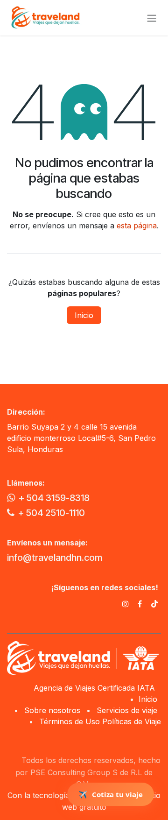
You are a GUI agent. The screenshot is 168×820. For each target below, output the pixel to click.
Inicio (84, 315)
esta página (137, 225)
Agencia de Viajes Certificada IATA (95, 688)
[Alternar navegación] (151, 18)
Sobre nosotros (52, 710)
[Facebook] (140, 603)
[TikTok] (154, 603)
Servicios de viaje (127, 710)
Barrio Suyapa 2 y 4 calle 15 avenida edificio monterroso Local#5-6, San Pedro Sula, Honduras (81, 438)
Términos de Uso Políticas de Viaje (100, 721)
